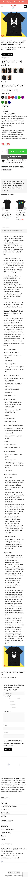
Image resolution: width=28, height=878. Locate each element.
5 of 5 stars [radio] (7, 707)
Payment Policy (6, 832)
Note (2, 127)
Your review (7, 711)
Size (2, 82)
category (11, 185)
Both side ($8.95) (10, 114)
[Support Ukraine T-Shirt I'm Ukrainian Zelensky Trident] (7, 204)
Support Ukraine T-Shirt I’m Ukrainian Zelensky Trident (7, 214)
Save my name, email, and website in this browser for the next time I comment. (14, 743)
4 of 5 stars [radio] (7, 704)
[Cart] (25, 6)
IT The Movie (18, 778)
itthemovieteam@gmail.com (14, 853)
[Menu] (2, 6)
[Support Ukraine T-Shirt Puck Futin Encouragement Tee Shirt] (21, 204)
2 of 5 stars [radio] (14, 698)
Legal (3, 839)
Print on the (4, 106)
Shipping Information (7, 829)
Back (6, 111)
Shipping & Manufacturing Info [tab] (12, 230)
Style (3, 65)
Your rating (7, 696)
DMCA (3, 836)
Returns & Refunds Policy (9, 806)
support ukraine (6, 169)
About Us (4, 803)
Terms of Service (6, 813)
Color (3, 93)
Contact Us (4, 826)
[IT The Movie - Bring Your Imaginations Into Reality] (13, 6)
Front (6, 109)
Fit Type (3, 57)
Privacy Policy (5, 809)
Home (3, 41)
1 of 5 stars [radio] (6, 698)
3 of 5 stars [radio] (7, 701)
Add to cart (17, 151)
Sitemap (3, 816)
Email (6, 733)
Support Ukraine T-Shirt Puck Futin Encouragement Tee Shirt (21, 215)
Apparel (9, 41)
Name (6, 725)
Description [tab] (6, 227)
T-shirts (16, 41)
